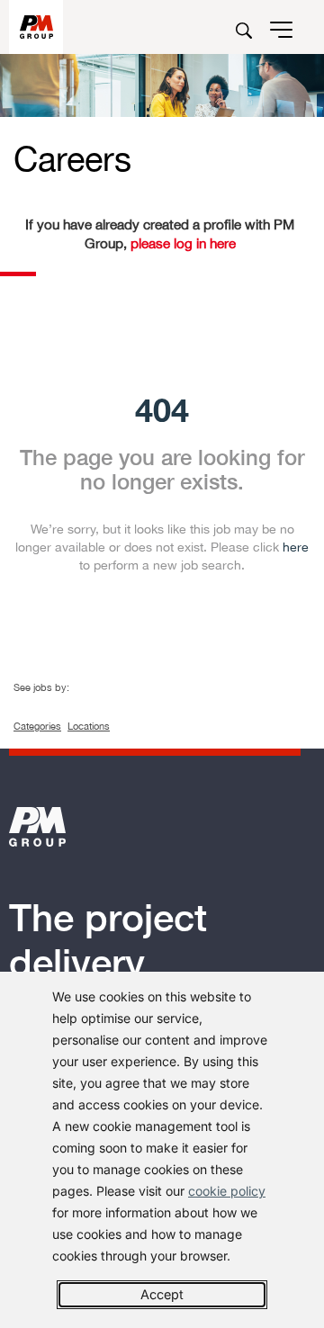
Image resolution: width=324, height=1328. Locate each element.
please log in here (181, 243)
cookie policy (227, 1190)
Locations (89, 726)
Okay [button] (162, 1294)
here (296, 547)
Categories (37, 726)
